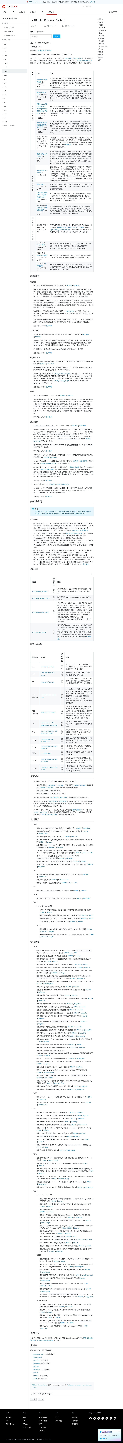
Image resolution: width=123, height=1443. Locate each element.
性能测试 (100, 57)
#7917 (39, 1147)
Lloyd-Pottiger (53, 1160)
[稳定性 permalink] (38, 282)
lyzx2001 (54, 457)
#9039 (54, 1179)
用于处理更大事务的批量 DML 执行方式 (42, 125)
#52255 (53, 1201)
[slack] (107, 1418)
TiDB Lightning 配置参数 (79, 530)
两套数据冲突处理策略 (49, 463)
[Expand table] (91, 68)
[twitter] (95, 1418)
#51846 (75, 1007)
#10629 (70, 1267)
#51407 (78, 1030)
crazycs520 (42, 1099)
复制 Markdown (51, 26)
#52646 (39, 1072)
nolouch (77, 286)
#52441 (42, 364)
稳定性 (101, 25)
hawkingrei (62, 973)
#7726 (62, 1150)
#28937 (61, 858)
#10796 (87, 1270)
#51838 (69, 1004)
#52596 (66, 837)
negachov (86, 828)
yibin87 (46, 1041)
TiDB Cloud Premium (35, 2)
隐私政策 (39, 1439)
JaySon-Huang (49, 1072)
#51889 (39, 1064)
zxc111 (74, 1236)
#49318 (76, 861)
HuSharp (74, 1122)
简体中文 (114, 12)
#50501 (69, 1228)
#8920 (91, 1171)
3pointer (50, 1206)
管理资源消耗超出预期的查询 (42, 207)
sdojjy (63, 1261)
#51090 (72, 1067)
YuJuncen (50, 1212)
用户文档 (49, 326)
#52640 (84, 1016)
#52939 (85, 831)
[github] (91, 1418)
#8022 (39, 1130)
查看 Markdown (69, 26)
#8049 (75, 1133)
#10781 (56, 1261)
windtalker (86, 898)
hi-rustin (60, 847)
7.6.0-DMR (68, 58)
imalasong (36, 1363)
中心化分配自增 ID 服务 (74, 533)
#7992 (74, 1125)
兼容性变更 (101, 38)
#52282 (39, 1055)
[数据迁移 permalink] (39, 422)
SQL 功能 (102, 27)
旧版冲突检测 (74, 467)
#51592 (67, 995)
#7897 (76, 890)
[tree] (14, 74)
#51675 (71, 1058)
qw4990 (74, 953)
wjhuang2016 (48, 984)
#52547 (81, 1246)
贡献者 (100, 60)
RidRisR (68, 1233)
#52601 (54, 973)
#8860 (89, 1182)
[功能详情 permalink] (41, 276)
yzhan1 (35, 1376)
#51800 (61, 1307)
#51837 (78, 828)
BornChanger (45, 1223)
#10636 (52, 484)
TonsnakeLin (82, 1125)
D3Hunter (50, 364)
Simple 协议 (41, 245)
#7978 (73, 1118)
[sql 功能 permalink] (40, 330)
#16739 (42, 1212)
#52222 (73, 1048)
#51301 (72, 1036)
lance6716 (74, 837)
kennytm (50, 1312)
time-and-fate (88, 853)
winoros (55, 961)
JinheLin (41, 1166)
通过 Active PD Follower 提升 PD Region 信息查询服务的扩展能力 (42, 108)
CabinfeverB (70, 1150)
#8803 (44, 1160)
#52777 (72, 1044)
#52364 (63, 395)
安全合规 (48, 1439)
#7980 (67, 1122)
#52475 (83, 1021)
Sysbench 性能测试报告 (45, 1340)
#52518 (85, 1326)
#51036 (46, 457)
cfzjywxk (69, 858)
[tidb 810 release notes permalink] (66, 20)
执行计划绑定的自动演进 (58, 797)
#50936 (86, 334)
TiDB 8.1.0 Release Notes (39, 1385)
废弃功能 (100, 49)
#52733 (83, 915)
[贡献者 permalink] (39, 1345)
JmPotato (41, 992)
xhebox (70, 395)
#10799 (77, 1275)
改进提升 (100, 52)
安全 (100, 33)
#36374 (42, 1312)
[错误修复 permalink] (41, 942)
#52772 (39, 984)
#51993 (70, 956)
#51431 (71, 1010)
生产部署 (48, 51)
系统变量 (101, 44)
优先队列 (68, 145)
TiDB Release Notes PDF (83, 61)
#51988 (83, 918)
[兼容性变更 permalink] (43, 501)
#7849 (72, 1112)
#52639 (70, 1027)
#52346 (79, 967)
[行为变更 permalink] (39, 519)
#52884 (74, 1033)
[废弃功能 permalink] (41, 776)
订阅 (56, 36)
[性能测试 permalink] (41, 1333)
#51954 (90, 998)
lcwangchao (80, 1058)
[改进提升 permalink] (41, 819)
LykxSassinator (64, 880)
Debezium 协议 (42, 255)
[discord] (111, 1418)
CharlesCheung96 (63, 484)
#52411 (76, 1013)
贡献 (34, 26)
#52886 (62, 1323)
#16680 (54, 880)
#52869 (78, 853)
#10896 (91, 934)
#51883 (90, 864)
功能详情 (100, 22)
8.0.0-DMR (78, 58)
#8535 (79, 898)
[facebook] (103, 1418)
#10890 (88, 1289)
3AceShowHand (87, 1275)
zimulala (38, 337)
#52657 (72, 978)
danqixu (74, 995)
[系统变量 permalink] (39, 569)
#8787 (80, 1187)
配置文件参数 (103, 46)
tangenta (84, 1013)
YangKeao (41, 867)
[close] (119, 1432)
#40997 (52, 847)
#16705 (88, 1102)
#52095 (81, 1240)
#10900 (89, 929)
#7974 (78, 1115)
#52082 (42, 1206)
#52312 (70, 1089)
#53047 (60, 1233)
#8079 (69, 1136)
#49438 (66, 953)
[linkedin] (99, 1418)
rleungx (45, 1147)
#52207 (49, 1083)
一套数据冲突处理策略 (79, 461)
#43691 (69, 286)
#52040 (78, 964)
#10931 (85, 1283)
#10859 (80, 1297)
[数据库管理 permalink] (41, 357)
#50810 (39, 1078)
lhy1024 (85, 1115)
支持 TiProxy (41, 184)
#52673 (68, 1243)
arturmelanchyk (38, 1354)
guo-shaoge (81, 1036)
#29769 (48, 961)
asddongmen (79, 1267)
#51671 (68, 1236)
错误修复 (100, 54)
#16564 (85, 874)
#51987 (42, 912)
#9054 (82, 1278)
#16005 (73, 921)
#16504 (89, 1097)
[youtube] (115, 1418)
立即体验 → (93, 2)
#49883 (74, 426)
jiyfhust (79, 1067)
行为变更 (101, 41)
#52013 (88, 990)
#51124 (64, 1228)
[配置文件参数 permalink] (43, 644)
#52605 (68, 987)
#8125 (87, 1139)
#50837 (88, 1220)
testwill (36, 1373)
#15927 (64, 883)
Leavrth (49, 912)
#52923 (39, 1041)
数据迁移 (101, 35)
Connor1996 (42, 877)
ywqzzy (49, 842)
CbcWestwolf (43, 833)
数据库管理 (102, 30)
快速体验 (41, 51)
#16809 (70, 1217)
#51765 (76, 1086)
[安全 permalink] (36, 392)
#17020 (51, 1251)
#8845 (85, 1163)
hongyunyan (45, 1272)
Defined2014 (48, 1078)
